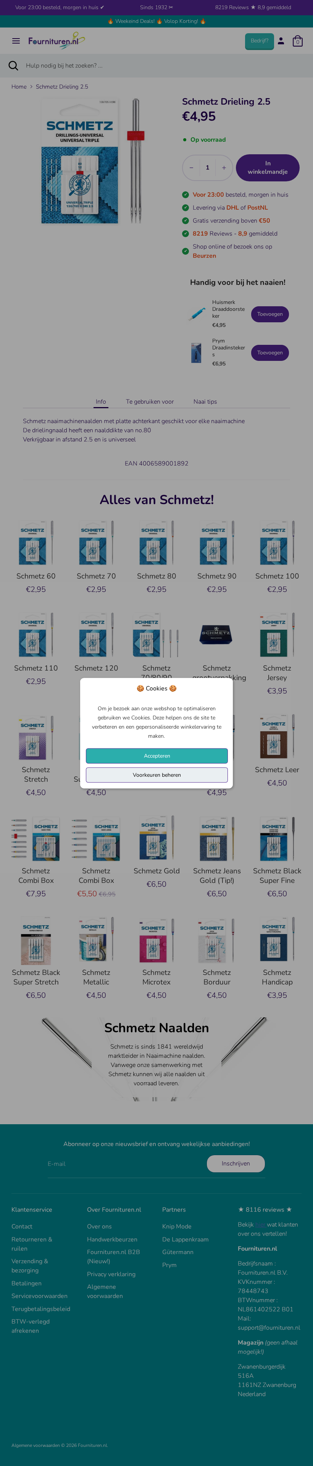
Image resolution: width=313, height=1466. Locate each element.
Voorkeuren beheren (157, 774)
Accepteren (157, 755)
